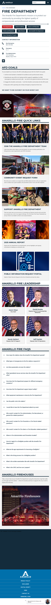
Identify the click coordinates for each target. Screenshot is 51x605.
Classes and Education (33, 26)
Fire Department (7, 26)
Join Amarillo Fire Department (36, 31)
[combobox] (38, 2)
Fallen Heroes (21, 31)
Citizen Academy (19, 26)
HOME (3, 7)
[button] (48, 2)
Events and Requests (8, 31)
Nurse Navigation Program (10, 35)
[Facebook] (3, 60)
